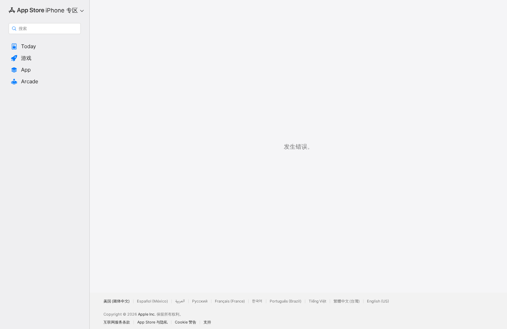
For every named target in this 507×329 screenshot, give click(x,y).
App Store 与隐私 (152, 322)
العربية (180, 301)
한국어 (257, 301)
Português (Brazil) (285, 301)
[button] (44, 46)
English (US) (378, 301)
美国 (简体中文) (116, 301)
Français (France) (230, 301)
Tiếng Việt (317, 301)
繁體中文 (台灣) (347, 301)
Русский (200, 301)
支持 (207, 322)
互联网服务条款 (116, 322)
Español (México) (152, 301)
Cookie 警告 (185, 322)
